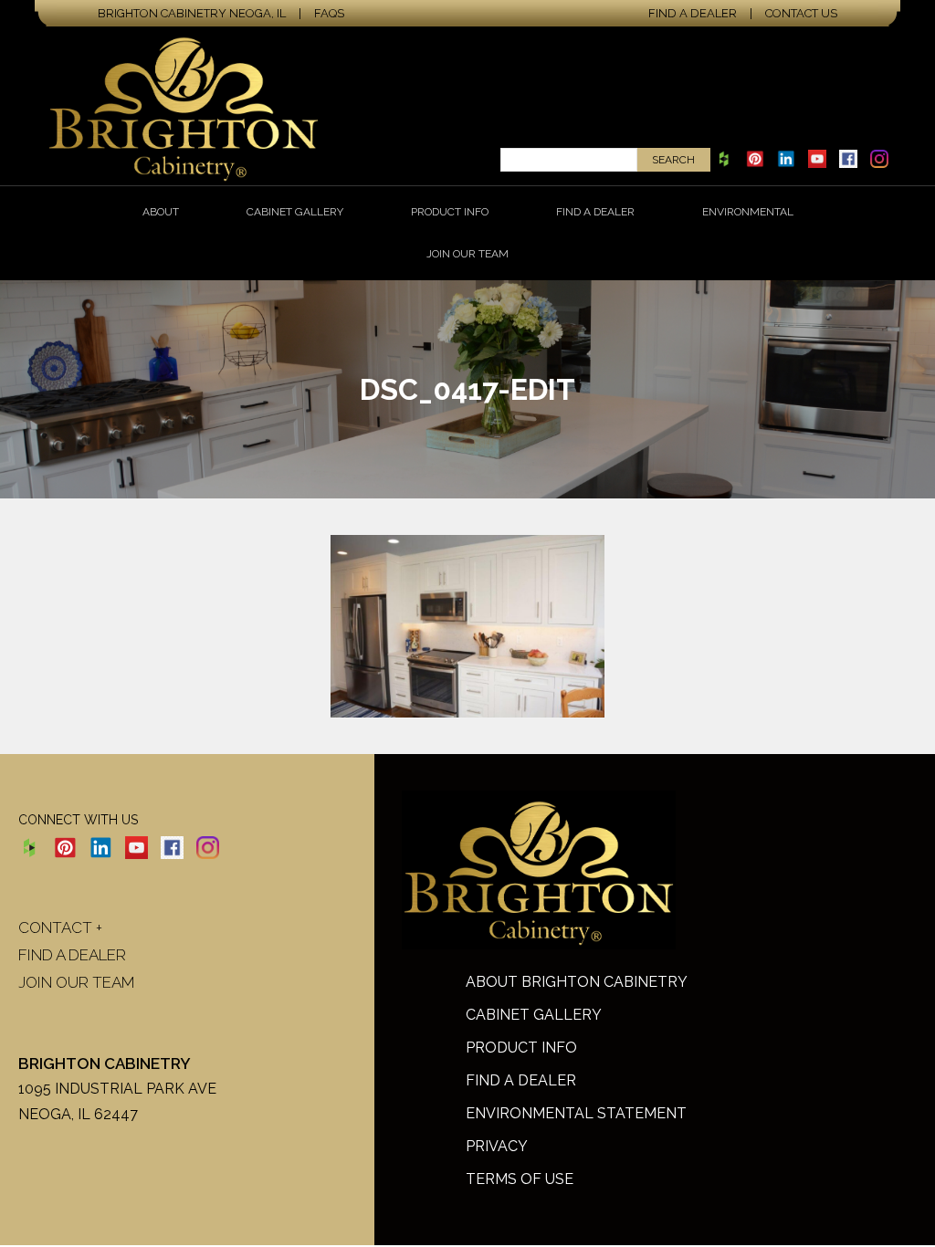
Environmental (747, 211)
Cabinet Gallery (295, 211)
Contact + (60, 927)
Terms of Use (519, 1179)
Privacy (497, 1146)
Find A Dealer (521, 1080)
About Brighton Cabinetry (577, 981)
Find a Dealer (692, 13)
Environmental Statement (576, 1113)
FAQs (329, 13)
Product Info (450, 211)
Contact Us (801, 13)
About (160, 211)
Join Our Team (467, 253)
